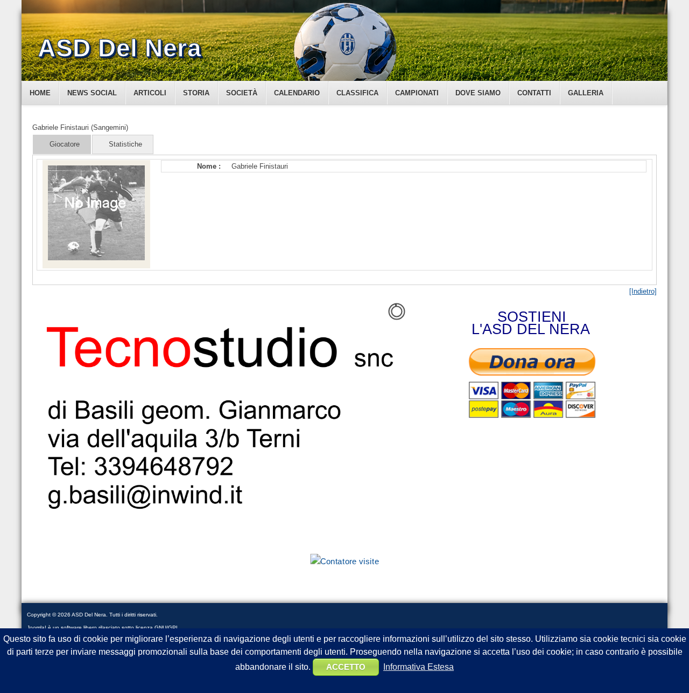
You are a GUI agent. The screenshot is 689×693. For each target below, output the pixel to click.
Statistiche (125, 144)
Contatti (534, 93)
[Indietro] (643, 291)
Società (241, 93)
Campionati (417, 93)
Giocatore (65, 144)
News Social (92, 93)
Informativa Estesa (418, 666)
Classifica (357, 93)
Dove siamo (478, 93)
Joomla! (36, 627)
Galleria (585, 93)
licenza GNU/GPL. (158, 627)
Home (40, 93)
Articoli (149, 93)
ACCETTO (345, 666)
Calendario (297, 93)
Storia (196, 93)
